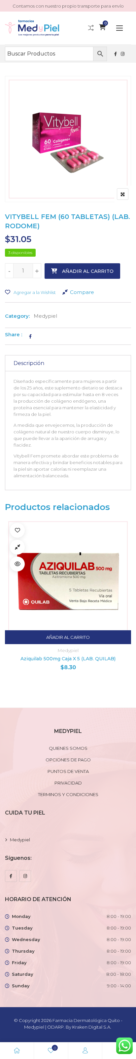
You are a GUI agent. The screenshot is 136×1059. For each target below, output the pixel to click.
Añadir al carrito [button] (68, 637)
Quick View (17, 564)
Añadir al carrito (88, 271)
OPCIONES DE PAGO (68, 759)
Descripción (29, 363)
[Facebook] (11, 876)
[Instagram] (25, 876)
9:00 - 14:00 (119, 985)
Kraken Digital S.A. (92, 1027)
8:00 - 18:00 (118, 974)
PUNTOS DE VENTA (68, 771)
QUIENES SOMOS (68, 748)
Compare (82, 292)
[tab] (68, 363)
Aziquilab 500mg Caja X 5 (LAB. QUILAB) (68, 659)
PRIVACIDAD (68, 782)
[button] (119, 28)
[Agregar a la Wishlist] (17, 530)
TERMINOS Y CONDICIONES (68, 794)
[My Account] (85, 1050)
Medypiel (45, 316)
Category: (17, 316)
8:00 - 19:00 (119, 916)
